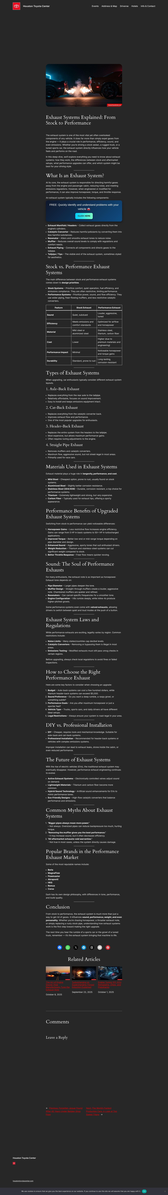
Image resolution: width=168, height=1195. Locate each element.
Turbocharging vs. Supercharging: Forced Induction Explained (83, 984)
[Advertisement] (84, 32)
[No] (165, 1191)
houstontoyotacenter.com (23, 1181)
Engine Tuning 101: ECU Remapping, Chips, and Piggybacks (109, 984)
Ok (144, 1191)
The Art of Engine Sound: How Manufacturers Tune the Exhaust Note (58, 986)
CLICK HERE (84, 216)
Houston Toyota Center (36, 6)
